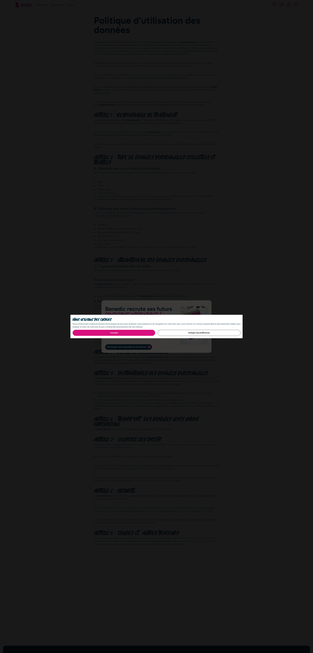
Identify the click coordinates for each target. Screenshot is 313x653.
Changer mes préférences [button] (199, 333)
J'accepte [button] (114, 333)
